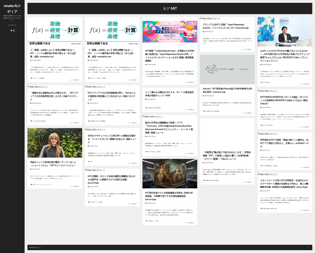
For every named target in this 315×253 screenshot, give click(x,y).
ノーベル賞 (97, 78)
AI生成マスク (151, 221)
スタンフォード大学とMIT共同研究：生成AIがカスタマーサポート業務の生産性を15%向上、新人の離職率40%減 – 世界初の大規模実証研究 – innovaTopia (284, 183)
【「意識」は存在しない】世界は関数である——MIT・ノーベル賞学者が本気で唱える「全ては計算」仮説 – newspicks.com (53, 53)
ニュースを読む (74, 80)
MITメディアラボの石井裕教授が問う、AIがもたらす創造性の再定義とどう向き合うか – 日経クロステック (112, 96)
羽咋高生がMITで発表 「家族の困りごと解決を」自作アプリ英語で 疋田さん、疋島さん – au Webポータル (284, 143)
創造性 (44, 121)
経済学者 (158, 108)
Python (268, 82)
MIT (34, 78)
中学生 (153, 151)
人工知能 (103, 78)
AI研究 (272, 208)
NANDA (270, 125)
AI (263, 125)
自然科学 (216, 111)
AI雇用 (149, 108)
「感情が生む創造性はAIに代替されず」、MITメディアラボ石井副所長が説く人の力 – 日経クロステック (54, 96)
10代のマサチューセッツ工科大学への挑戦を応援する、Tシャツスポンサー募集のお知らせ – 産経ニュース (112, 139)
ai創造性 (92, 121)
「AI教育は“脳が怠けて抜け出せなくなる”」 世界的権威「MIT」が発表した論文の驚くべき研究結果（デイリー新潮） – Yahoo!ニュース (227, 155)
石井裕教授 (102, 121)
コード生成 (99, 202)
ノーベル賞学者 (40, 78)
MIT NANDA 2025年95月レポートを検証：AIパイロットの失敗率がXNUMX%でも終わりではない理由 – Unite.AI (284, 100)
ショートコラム (40, 184)
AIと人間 (35, 121)
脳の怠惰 (215, 180)
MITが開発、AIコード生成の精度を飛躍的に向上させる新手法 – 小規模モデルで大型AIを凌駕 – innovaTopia (112, 179)
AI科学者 (207, 111)
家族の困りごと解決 (271, 165)
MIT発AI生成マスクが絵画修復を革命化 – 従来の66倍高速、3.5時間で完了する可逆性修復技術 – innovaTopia (169, 196)
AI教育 (207, 180)
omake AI (13, 25)
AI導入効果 (266, 208)
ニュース (48, 184)
